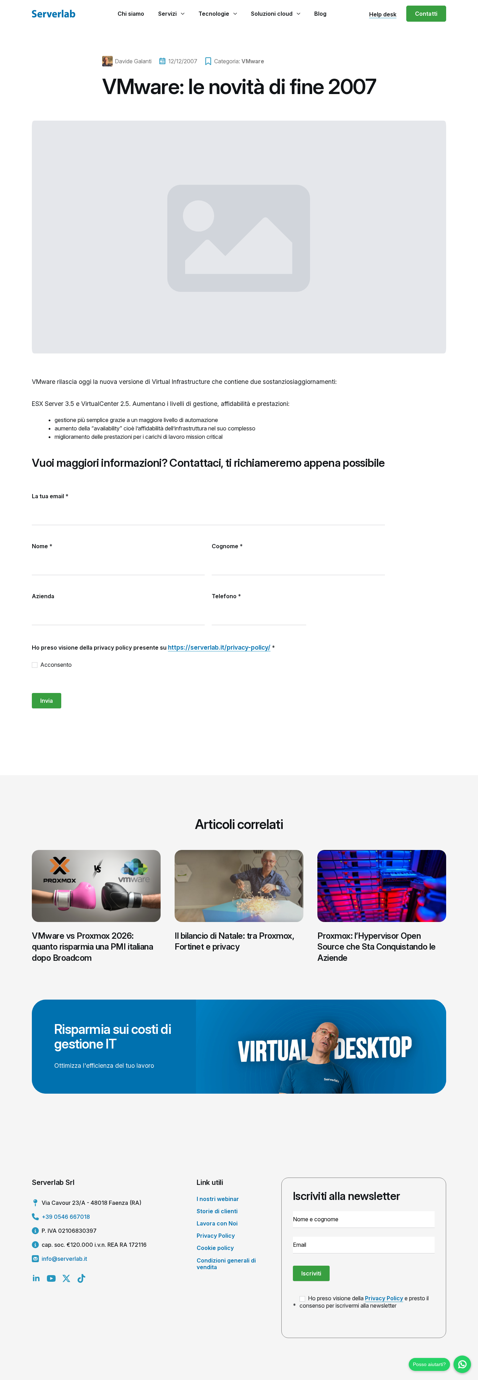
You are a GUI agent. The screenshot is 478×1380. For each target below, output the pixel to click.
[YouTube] (51, 1278)
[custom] (81, 1278)
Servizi (167, 13)
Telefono (226, 596)
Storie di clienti (217, 1211)
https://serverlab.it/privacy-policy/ (219, 647)
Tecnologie (213, 13)
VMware (252, 61)
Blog (320, 13)
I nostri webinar (218, 1198)
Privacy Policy (216, 1235)
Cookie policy (215, 1247)
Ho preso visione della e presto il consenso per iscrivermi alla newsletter (364, 1302)
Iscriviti (311, 1273)
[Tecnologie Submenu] (235, 14)
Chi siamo (131, 13)
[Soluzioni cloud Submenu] (298, 14)
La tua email (50, 496)
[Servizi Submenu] (182, 14)
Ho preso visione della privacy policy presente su (153, 647)
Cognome (227, 546)
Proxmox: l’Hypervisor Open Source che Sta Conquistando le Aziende (376, 947)
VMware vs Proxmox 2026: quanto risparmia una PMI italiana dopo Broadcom (92, 947)
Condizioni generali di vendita (226, 1264)
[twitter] (66, 1278)
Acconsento (55, 664)
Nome (42, 546)
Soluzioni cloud (272, 13)
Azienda (43, 596)
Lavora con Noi (217, 1223)
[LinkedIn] (36, 1278)
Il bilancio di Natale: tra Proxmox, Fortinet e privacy (234, 941)
